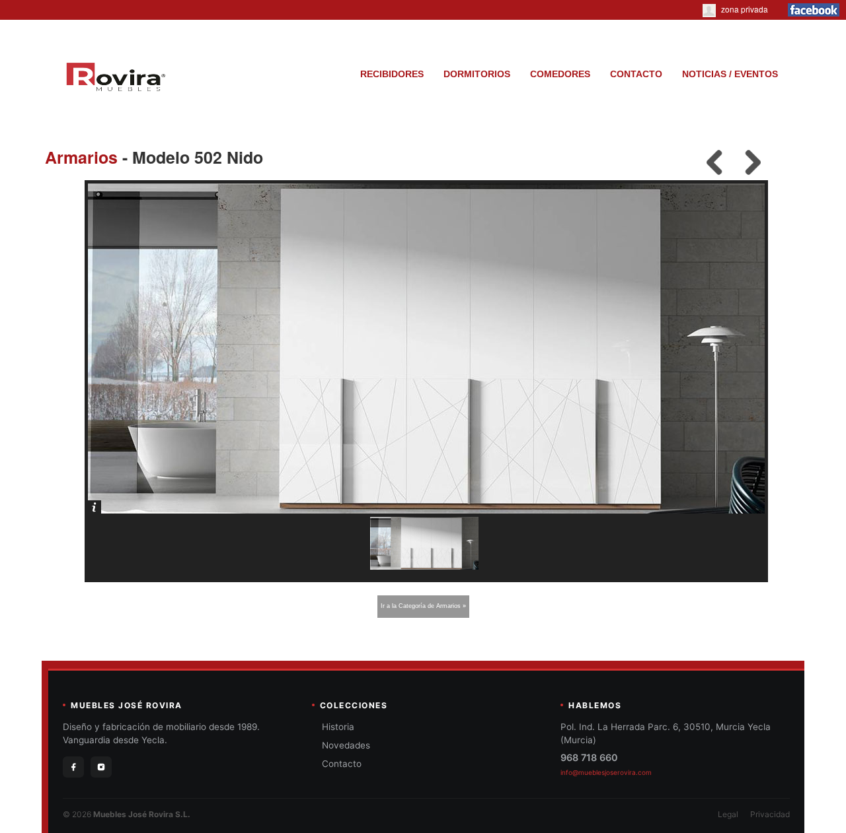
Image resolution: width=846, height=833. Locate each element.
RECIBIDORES (392, 74)
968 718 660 (589, 757)
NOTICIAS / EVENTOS (730, 74)
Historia (338, 726)
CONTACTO (636, 74)
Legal (728, 814)
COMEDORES (560, 74)
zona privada (743, 9)
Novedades (346, 745)
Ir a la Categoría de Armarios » (423, 606)
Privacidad (770, 814)
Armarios (81, 157)
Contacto (342, 763)
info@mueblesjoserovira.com (606, 772)
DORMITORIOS (476, 74)
